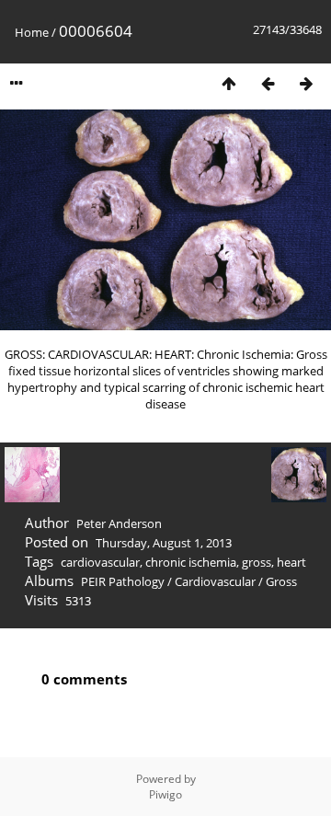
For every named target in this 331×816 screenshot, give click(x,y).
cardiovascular (100, 562)
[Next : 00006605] (306, 83)
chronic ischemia (190, 562)
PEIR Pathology (123, 581)
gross (256, 562)
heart (291, 562)
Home (32, 32)
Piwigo (165, 794)
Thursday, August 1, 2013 (164, 542)
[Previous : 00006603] (267, 83)
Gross (281, 581)
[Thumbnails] (229, 83)
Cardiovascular (215, 581)
